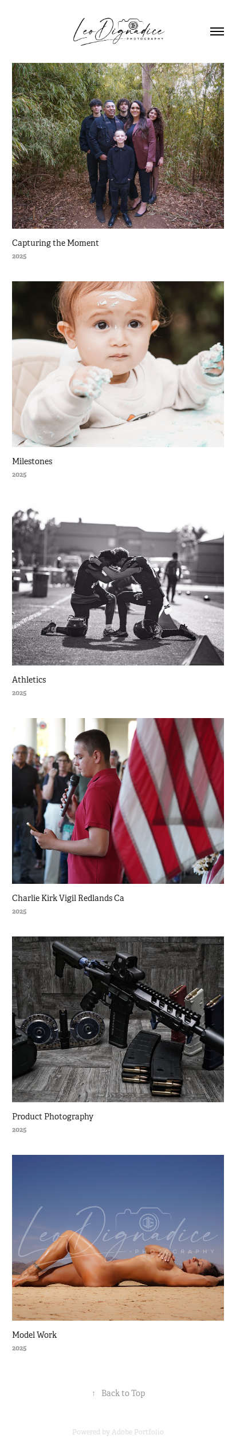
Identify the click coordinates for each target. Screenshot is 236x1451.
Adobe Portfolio (138, 1432)
